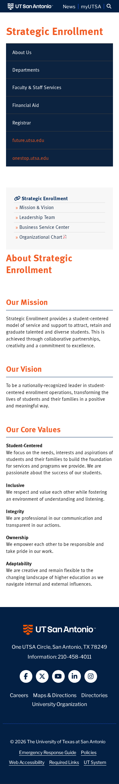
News (69, 6)
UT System (95, 762)
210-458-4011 (74, 656)
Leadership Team (35, 217)
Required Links (64, 762)
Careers (19, 694)
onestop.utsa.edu (30, 157)
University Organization (59, 703)
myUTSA (91, 6)
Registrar (21, 122)
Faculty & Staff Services (36, 87)
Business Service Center (42, 226)
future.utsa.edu (28, 140)
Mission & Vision (35, 207)
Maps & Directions (54, 694)
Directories (94, 694)
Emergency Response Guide (47, 752)
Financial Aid (25, 105)
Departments (25, 69)
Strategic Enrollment (54, 31)
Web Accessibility (26, 762)
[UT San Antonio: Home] (30, 6)
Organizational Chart (39, 236)
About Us (21, 52)
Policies (88, 752)
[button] (109, 6)
